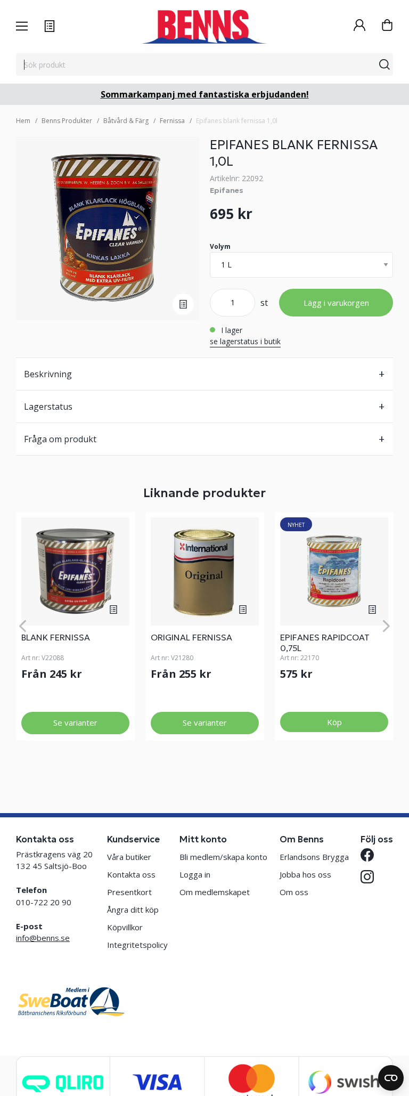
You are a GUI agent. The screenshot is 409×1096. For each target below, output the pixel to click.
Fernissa (172, 120)
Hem (23, 120)
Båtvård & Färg (126, 120)
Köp (334, 722)
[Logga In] (359, 26)
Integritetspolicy (137, 944)
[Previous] (23, 626)
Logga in (194, 874)
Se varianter (75, 722)
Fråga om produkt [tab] (60, 439)
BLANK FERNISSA (55, 637)
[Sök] (384, 64)
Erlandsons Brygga (314, 856)
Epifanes (226, 190)
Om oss (294, 892)
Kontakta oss (131, 874)
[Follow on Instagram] (367, 877)
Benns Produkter (67, 120)
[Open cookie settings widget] (391, 1078)
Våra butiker (129, 856)
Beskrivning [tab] (48, 374)
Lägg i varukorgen (336, 302)
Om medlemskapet (214, 892)
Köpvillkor (125, 927)
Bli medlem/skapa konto (223, 856)
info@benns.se (43, 937)
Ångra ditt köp (133, 909)
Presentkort (129, 892)
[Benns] (204, 27)
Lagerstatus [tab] (48, 406)
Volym (220, 246)
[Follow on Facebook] (367, 855)
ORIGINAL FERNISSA (191, 637)
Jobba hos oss (305, 874)
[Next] (386, 626)
